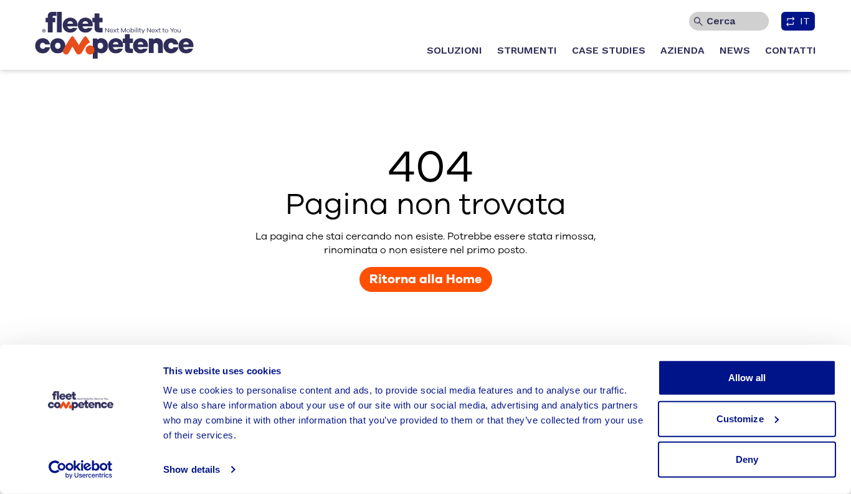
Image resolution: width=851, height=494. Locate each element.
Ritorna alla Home (425, 279)
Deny (747, 459)
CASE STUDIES (608, 50)
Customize (740, 418)
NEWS (735, 50)
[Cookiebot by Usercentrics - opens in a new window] (80, 469)
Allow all (747, 377)
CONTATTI (790, 50)
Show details (191, 469)
